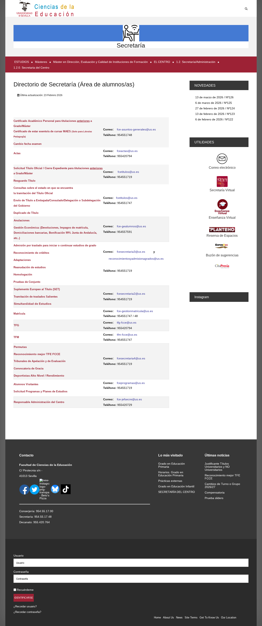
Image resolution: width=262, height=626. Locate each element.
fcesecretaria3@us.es (131, 251)
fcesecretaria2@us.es (131, 293)
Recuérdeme (25, 589)
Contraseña (21, 571)
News (179, 617)
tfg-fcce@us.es (126, 322)
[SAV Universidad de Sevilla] (22, 548)
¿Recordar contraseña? (27, 612)
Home (157, 617)
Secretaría (131, 45)
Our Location (228, 617)
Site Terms (191, 617)
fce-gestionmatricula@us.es (135, 311)
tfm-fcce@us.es (127, 334)
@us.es (140, 383)
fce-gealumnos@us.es (131, 226)
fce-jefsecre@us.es (129, 399)
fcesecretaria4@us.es (131, 358)
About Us (168, 617)
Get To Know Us (209, 617)
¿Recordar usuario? (25, 606)
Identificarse (23, 597)
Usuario (19, 555)
